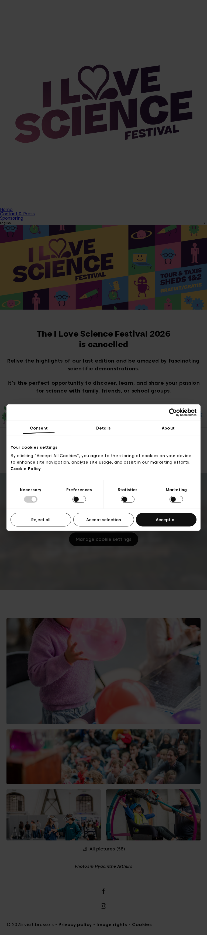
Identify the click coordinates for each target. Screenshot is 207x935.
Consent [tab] (39, 427)
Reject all (40, 519)
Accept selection (103, 519)
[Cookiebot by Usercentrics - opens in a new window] (172, 412)
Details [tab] (103, 427)
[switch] (79, 499)
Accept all (166, 519)
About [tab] (168, 427)
